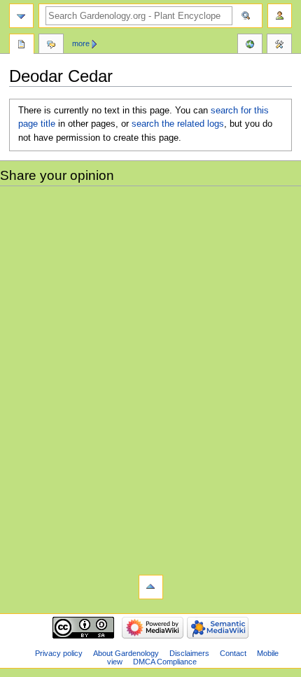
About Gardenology (126, 653)
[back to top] (151, 587)
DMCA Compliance (165, 661)
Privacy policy (59, 653)
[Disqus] (150, 379)
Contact (233, 653)
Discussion (51, 45)
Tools (279, 45)
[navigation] (21, 16)
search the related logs (178, 124)
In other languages (250, 45)
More (81, 43)
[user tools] (279, 16)
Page (22, 45)
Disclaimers (189, 653)
